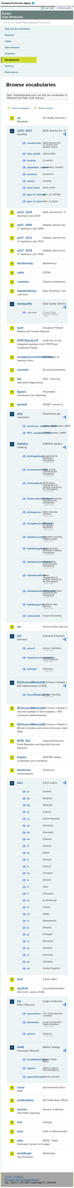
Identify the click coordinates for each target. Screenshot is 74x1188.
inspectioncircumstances (34, 657)
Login (46, 8)
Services (9, 66)
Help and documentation (17, 29)
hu (28, 873)
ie (28, 880)
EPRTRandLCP (27, 340)
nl (28, 921)
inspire (21, 757)
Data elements (12, 47)
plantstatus (33, 1022)
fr (28, 866)
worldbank (24, 1153)
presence (32, 174)
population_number (34, 167)
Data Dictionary (30, 23)
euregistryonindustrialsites (29, 356)
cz (28, 818)
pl (28, 927)
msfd (20, 1047)
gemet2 (22, 404)
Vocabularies (12, 60)
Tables (8, 41)
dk (28, 832)
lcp (19, 1001)
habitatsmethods (34, 575)
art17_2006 (24, 225)
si (28, 955)
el (28, 846)
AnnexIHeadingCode (34, 694)
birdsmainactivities (34, 469)
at (28, 791)
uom (20, 1131)
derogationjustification (34, 523)
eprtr (20, 327)
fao (19, 378)
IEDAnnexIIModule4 (29, 724)
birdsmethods (34, 483)
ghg (19, 413)
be (28, 798)
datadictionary (27, 290)
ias (19, 626)
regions (31, 1068)
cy (28, 812)
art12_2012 (24, 130)
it (27, 887)
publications (25, 1100)
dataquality (24, 303)
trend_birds (33, 187)
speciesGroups (34, 1076)
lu (28, 900)
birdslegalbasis (34, 456)
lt (27, 893)
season (31, 181)
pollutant (32, 669)
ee (28, 839)
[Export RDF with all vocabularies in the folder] (64, 135)
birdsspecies (34, 512)
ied (19, 635)
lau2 (20, 979)
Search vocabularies (21, 108)
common (23, 281)
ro (28, 941)
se (28, 948)
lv (28, 907)
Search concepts (45, 108)
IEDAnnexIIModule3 (29, 708)
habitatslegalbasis (34, 548)
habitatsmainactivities (34, 562)
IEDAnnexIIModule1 (29, 682)
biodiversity (25, 263)
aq (18, 117)
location (31, 160)
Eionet (18, 23)
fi (27, 859)
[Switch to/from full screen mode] (53, 8)
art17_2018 (24, 250)
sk (28, 961)
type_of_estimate (34, 194)
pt (28, 934)
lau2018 (22, 988)
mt (28, 914)
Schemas (10, 53)
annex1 (31, 648)
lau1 (20, 782)
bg (28, 805)
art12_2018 (24, 212)
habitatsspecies (34, 604)
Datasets (9, 35)
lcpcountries (34, 1013)
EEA (19, 3)
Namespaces (11, 72)
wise (20, 1140)
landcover (24, 770)
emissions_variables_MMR (34, 426)
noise (21, 1087)
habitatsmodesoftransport (34, 591)
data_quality (33, 153)
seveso (22, 1109)
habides (22, 443)
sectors (31, 1033)
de (28, 825)
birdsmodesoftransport (34, 498)
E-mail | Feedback (14, 1176)
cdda (20, 272)
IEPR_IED (23, 740)
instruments (33, 616)
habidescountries (34, 537)
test (19, 1122)
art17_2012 (24, 237)
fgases (21, 391)
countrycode (34, 143)
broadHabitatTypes (34, 1059)
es (28, 852)
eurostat (22, 369)
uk (28, 968)
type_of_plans (34, 201)
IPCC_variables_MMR (34, 433)
